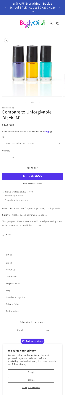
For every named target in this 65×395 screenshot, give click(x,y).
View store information (16, 200)
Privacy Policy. (19, 364)
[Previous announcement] (5, 7)
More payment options (32, 183)
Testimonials (12, 311)
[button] (6, 23)
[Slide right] (39, 102)
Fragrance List (13, 283)
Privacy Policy (12, 304)
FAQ (8, 290)
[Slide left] (26, 102)
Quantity (6, 150)
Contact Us (11, 276)
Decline (31, 379)
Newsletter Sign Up (15, 297)
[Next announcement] (59, 7)
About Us (10, 269)
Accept (31, 372)
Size (4, 137)
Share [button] (8, 234)
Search (9, 262)
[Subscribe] (47, 330)
